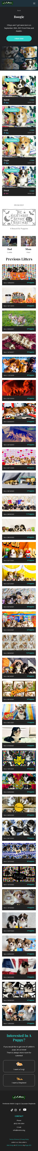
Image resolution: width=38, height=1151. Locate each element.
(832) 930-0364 (19, 1123)
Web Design (10, 1145)
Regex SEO (28, 1145)
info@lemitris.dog (19, 1130)
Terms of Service (14, 1139)
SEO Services (19, 1145)
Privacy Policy (25, 1139)
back (19, 10)
